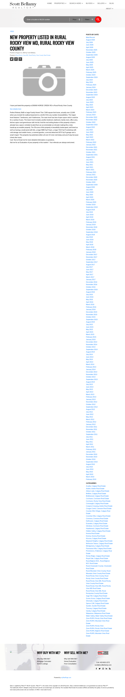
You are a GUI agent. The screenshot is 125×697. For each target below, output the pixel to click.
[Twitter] (99, 668)
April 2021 (89, 167)
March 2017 (90, 277)
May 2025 (89, 65)
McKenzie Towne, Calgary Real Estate (99, 543)
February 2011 (91, 449)
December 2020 (91, 177)
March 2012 (90, 419)
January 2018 (91, 252)
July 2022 (89, 130)
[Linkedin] (106, 668)
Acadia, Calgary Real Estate (96, 486)
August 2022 (90, 127)
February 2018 (91, 249)
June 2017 (89, 269)
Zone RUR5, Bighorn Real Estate (97, 631)
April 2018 (89, 244)
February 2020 (91, 202)
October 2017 (90, 259)
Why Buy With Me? (43, 659)
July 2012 (89, 412)
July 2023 (89, 100)
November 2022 (91, 120)
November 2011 (91, 429)
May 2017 (89, 272)
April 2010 (89, 474)
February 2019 (91, 222)
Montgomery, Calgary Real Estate (97, 546)
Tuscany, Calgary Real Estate (96, 608)
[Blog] (109, 668)
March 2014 (90, 364)
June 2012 (89, 414)
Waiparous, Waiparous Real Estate (98, 613)
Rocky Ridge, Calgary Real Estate (98, 556)
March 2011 (90, 447)
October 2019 (90, 204)
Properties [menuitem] (59, 3)
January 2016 (91, 309)
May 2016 (89, 299)
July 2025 (89, 60)
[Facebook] (96, 668)
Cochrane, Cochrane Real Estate (97, 498)
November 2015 (91, 314)
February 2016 (91, 307)
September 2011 (91, 434)
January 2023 (91, 115)
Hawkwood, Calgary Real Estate (97, 528)
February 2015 (91, 337)
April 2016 (89, 302)
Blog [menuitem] (111, 3)
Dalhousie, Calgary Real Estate (97, 521)
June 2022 (89, 132)
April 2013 (89, 392)
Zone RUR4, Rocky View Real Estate (99, 628)
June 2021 (89, 162)
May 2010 (89, 472)
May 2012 (89, 417)
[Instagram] (103, 668)
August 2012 (90, 409)
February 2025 (91, 72)
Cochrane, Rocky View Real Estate (98, 501)
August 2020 (90, 187)
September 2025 (92, 55)
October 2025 (90, 52)
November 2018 (91, 227)
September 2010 (92, 462)
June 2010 (89, 469)
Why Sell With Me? (70, 659)
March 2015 (90, 334)
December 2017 (91, 254)
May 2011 (89, 442)
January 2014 (91, 369)
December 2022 (91, 117)
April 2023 (89, 107)
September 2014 (92, 349)
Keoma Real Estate (93, 533)
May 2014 (89, 359)
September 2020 (92, 185)
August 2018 (90, 234)
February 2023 (91, 112)
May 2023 (89, 105)
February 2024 (91, 85)
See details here (15, 109)
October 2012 (90, 404)
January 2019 (91, 224)
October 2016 (90, 287)
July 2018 (89, 237)
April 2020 (89, 197)
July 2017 (89, 267)
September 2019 (92, 207)
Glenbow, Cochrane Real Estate (97, 526)
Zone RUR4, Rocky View (95, 626)
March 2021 (90, 170)
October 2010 (90, 459)
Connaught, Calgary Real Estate (97, 503)
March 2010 (90, 477)
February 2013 (91, 397)
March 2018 (90, 247)
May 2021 (89, 165)
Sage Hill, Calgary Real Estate (96, 596)
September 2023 (92, 95)
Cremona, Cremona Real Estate (97, 518)
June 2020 (89, 192)
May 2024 (89, 82)
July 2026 (89, 42)
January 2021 (91, 174)
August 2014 (90, 352)
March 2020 (90, 199)
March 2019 (90, 219)
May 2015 (89, 329)
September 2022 (92, 125)
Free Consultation (70, 664)
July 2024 (89, 80)
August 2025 (90, 57)
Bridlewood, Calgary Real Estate (97, 496)
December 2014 (91, 342)
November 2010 (91, 457)
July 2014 (89, 354)
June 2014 (89, 357)
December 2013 (91, 372)
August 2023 (90, 97)
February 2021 (91, 172)
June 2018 (89, 239)
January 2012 (91, 424)
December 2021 (91, 147)
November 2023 (91, 92)
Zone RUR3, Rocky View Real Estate (99, 618)
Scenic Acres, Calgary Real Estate (98, 598)
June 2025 (89, 62)
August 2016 (90, 292)
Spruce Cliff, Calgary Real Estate (97, 603)
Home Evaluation (70, 661)
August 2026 (90, 40)
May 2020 (89, 194)
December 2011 (91, 427)
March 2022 (90, 140)
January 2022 (91, 145)
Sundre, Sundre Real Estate (95, 606)
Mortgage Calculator (44, 661)
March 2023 (90, 110)
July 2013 (89, 384)
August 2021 (90, 157)
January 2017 (91, 279)
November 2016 (91, 284)
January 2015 (91, 339)
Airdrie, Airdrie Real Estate (95, 488)
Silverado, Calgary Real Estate (96, 601)
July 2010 (89, 467)
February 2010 (91, 479)
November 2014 (91, 344)
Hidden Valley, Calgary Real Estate (98, 531)
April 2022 (89, 137)
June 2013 (89, 387)
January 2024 (91, 87)
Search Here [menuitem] (75, 3)
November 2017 (91, 257)
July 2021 (89, 160)
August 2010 (90, 464)
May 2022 (89, 135)
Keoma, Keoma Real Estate (95, 536)
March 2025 (90, 70)
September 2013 (92, 379)
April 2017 (89, 274)
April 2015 (89, 332)
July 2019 (89, 212)
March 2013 (90, 394)
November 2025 (91, 50)
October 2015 (90, 317)
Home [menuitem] (49, 3)
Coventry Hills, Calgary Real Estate (98, 516)
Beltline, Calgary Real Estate (96, 493)
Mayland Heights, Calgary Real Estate (99, 541)
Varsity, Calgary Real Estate (95, 611)
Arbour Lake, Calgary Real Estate (97, 491)
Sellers (101, 3)
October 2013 (90, 377)
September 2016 (92, 289)
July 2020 (89, 190)
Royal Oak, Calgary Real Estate (97, 558)
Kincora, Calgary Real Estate (96, 538)
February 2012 (91, 422)
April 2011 (89, 444)
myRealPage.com (66, 677)
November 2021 (91, 150)
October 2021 (90, 152)
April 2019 (89, 217)
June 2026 (89, 45)
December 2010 (91, 454)
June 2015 (89, 327)
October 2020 (90, 182)
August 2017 (90, 264)
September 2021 (92, 155)
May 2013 (89, 389)
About (108, 8)
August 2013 (90, 382)
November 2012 (91, 402)
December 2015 (91, 312)
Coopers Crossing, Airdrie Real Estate (99, 506)
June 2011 (89, 439)
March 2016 (90, 304)
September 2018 (92, 232)
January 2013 (91, 399)
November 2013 (91, 374)
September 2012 (92, 407)
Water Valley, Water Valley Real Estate (99, 616)
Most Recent (90, 37)
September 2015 (92, 319)
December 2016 (91, 282)
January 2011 (90, 452)
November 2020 (91, 180)
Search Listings (42, 664)
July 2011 (89, 437)
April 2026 (89, 47)
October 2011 (90, 432)
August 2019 (90, 210)
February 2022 (91, 142)
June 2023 (89, 102)
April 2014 (89, 362)
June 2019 (89, 214)
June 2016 (89, 297)
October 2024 (90, 75)
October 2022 (90, 122)
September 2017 (92, 262)
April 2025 (89, 67)
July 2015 (89, 324)
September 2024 (92, 77)
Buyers (89, 3)
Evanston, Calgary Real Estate (96, 523)
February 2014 (91, 367)
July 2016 (89, 294)
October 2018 (90, 229)
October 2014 (90, 347)
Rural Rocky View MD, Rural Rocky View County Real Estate (33, 55)
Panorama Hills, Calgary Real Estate (99, 548)
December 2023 (91, 90)
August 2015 (90, 322)
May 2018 (89, 242)
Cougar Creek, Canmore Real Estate (99, 508)
